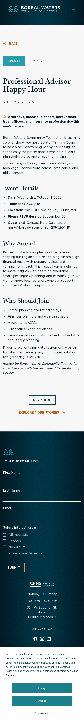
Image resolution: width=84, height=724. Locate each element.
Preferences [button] (13, 675)
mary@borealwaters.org (27, 227)
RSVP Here (42, 400)
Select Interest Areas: (20, 527)
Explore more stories (39, 412)
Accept (42, 688)
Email (7, 508)
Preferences (42, 713)
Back (13, 43)
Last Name (11, 490)
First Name (12, 473)
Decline (42, 700)
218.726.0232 (42, 629)
